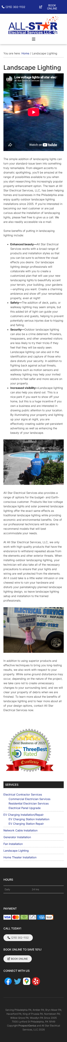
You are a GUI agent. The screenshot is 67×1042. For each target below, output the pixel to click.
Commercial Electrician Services (29, 799)
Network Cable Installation (20, 830)
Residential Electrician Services (29, 803)
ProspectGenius (27, 1025)
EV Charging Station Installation (29, 819)
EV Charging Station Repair (26, 823)
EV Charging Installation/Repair (23, 814)
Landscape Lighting (16, 850)
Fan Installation (13, 844)
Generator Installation (17, 837)
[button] (33, 39)
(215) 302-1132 (15, 7)
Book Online (52, 7)
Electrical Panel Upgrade (25, 808)
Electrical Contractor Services (22, 794)
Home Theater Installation (19, 857)
